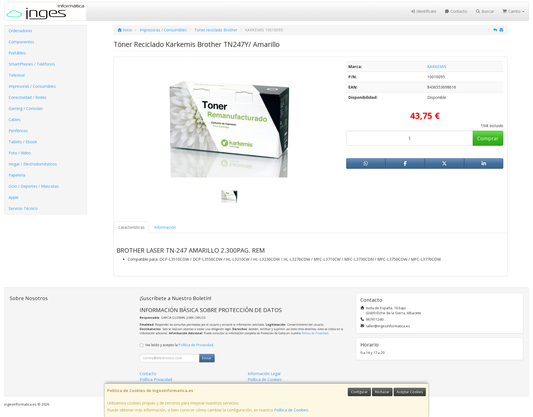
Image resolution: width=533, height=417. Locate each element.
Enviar (207, 358)
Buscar (487, 11)
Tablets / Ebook (23, 141)
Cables (15, 119)
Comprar (488, 138)
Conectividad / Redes (27, 97)
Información (165, 227)
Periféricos (18, 130)
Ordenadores (20, 30)
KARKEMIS (436, 66)
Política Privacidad (156, 379)
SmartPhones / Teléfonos (32, 64)
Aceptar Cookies (410, 392)
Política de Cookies (291, 410)
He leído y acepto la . (179, 345)
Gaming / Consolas (26, 108)
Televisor (17, 75)
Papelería (17, 175)
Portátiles (17, 53)
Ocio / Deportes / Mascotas (34, 186)
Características (131, 227)
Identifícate (425, 11)
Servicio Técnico (23, 208)
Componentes (21, 41)
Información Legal (264, 373)
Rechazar (382, 392)
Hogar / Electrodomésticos (33, 164)
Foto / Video (20, 152)
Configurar (359, 392)
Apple (14, 197)
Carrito (514, 11)
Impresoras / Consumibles (32, 86)
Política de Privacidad (314, 333)
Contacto (458, 11)
